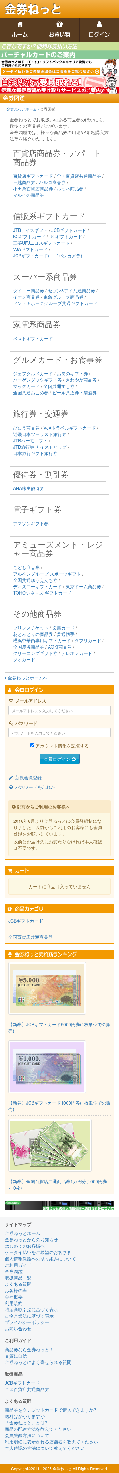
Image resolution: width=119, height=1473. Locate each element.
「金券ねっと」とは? (26, 1422)
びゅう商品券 (26, 428)
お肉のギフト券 (72, 373)
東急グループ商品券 (63, 297)
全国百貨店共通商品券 (79, 176)
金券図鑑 (14, 1271)
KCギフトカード (29, 236)
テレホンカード (76, 653)
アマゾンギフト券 (31, 523)
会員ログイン (58, 759)
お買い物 (59, 34)
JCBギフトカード (68, 230)
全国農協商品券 (28, 647)
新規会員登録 (28, 777)
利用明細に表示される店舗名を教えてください (51, 1441)
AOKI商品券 (60, 647)
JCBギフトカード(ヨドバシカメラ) (47, 255)
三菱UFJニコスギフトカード (41, 243)
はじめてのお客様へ (25, 1246)
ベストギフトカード (33, 338)
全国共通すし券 (59, 386)
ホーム (20, 34)
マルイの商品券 (28, 195)
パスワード (25, 723)
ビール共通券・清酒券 (74, 392)
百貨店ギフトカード (33, 176)
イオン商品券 (26, 297)
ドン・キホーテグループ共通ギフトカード (55, 303)
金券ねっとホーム (22, 109)
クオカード (24, 659)
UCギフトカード (65, 236)
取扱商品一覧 (18, 1277)
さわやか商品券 (81, 380)
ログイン (99, 34)
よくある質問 (18, 1284)
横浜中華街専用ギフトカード (42, 640)
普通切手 (66, 634)
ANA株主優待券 (28, 488)
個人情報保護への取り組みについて (40, 1258)
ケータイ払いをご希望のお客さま (38, 1252)
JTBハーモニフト (30, 440)
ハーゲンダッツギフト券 (37, 380)
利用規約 (14, 1303)
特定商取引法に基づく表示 (31, 1309)
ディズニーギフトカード (37, 586)
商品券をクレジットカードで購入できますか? (50, 1410)
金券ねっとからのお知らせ (31, 1239)
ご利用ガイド (18, 1265)
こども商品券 (26, 567)
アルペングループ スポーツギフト (47, 573)
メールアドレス (30, 701)
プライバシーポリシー (27, 1322)
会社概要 (14, 1296)
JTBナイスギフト (30, 230)
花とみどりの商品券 (33, 634)
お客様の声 (16, 1290)
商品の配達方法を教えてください (38, 1429)
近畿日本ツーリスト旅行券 (39, 434)
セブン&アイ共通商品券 (71, 290)
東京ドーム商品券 (83, 586)
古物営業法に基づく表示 (29, 1316)
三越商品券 (24, 182)
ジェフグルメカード (33, 373)
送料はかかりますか (25, 1416)
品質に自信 (16, 1356)
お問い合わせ (18, 1328)
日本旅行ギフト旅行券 (35, 453)
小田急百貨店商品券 (33, 188)
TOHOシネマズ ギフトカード (42, 593)
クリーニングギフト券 (35, 653)
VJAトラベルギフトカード (69, 428)
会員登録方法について (27, 1435)
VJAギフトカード (30, 249)
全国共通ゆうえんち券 (35, 580)
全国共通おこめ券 (31, 392)
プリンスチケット (31, 627)
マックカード (26, 386)
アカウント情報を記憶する (62, 745)
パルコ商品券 (52, 182)
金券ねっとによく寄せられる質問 (38, 1362)
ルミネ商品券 (70, 188)
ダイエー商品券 (28, 290)
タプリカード (88, 640)
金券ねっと (33, 9)
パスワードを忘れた (34, 787)
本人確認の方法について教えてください (45, 1448)
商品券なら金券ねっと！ (29, 1349)
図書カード (63, 627)
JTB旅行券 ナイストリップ (40, 447)
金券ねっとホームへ (27, 677)
